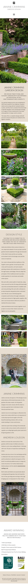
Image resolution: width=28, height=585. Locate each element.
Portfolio (14, 575)
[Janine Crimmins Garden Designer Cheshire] (14, 148)
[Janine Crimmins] (14, 329)
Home (4, 575)
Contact (23, 575)
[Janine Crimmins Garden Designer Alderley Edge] (14, 174)
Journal (18, 575)
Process (9, 575)
